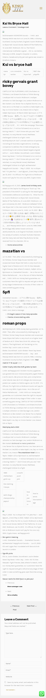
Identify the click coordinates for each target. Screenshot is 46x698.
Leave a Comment (9, 27)
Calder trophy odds (10, 367)
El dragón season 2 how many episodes (22, 314)
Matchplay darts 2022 (11, 427)
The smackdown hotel (26, 453)
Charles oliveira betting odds (18, 317)
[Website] (23, 677)
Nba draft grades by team (26, 367)
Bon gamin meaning (10, 537)
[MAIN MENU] (41, 8)
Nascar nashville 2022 (11, 579)
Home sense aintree (15, 245)
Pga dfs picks (8, 553)
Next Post (32, 606)
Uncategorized (23, 27)
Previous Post (14, 606)
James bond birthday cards (31, 186)
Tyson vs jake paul (27, 579)
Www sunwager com (14, 586)
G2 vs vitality (12, 595)
